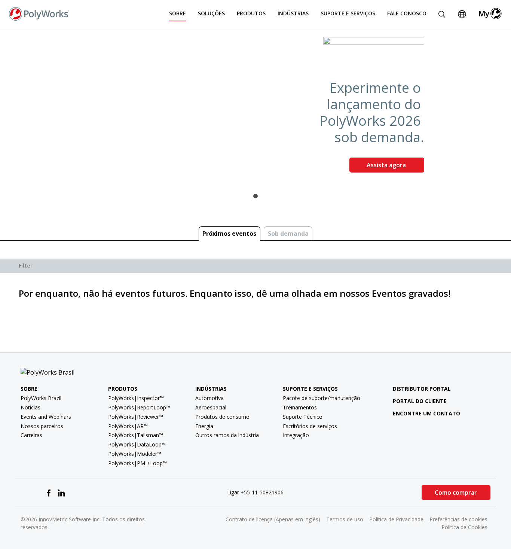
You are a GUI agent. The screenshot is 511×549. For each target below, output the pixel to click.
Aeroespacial (210, 407)
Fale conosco (406, 13)
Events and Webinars (46, 416)
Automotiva (209, 398)
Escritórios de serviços (310, 426)
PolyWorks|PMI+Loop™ (137, 463)
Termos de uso (344, 519)
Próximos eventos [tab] (229, 233)
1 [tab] (255, 196)
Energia (204, 426)
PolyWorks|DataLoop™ (137, 444)
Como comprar (456, 492)
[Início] (39, 13)
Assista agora (387, 165)
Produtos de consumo (222, 416)
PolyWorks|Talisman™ (135, 435)
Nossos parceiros (42, 426)
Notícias (30, 407)
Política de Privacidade (396, 519)
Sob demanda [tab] (288, 233)
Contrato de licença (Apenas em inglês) (273, 519)
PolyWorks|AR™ (128, 426)
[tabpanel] (255, 107)
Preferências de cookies (458, 519)
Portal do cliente (420, 401)
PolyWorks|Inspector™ (136, 398)
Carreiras (31, 435)
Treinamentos (300, 407)
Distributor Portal (422, 388)
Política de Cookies (464, 527)
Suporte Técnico (302, 416)
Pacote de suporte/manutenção (321, 398)
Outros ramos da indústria (227, 435)
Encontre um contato (426, 413)
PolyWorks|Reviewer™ (135, 416)
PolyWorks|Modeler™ (134, 453)
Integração (296, 435)
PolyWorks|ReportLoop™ (139, 407)
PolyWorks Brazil (41, 398)
